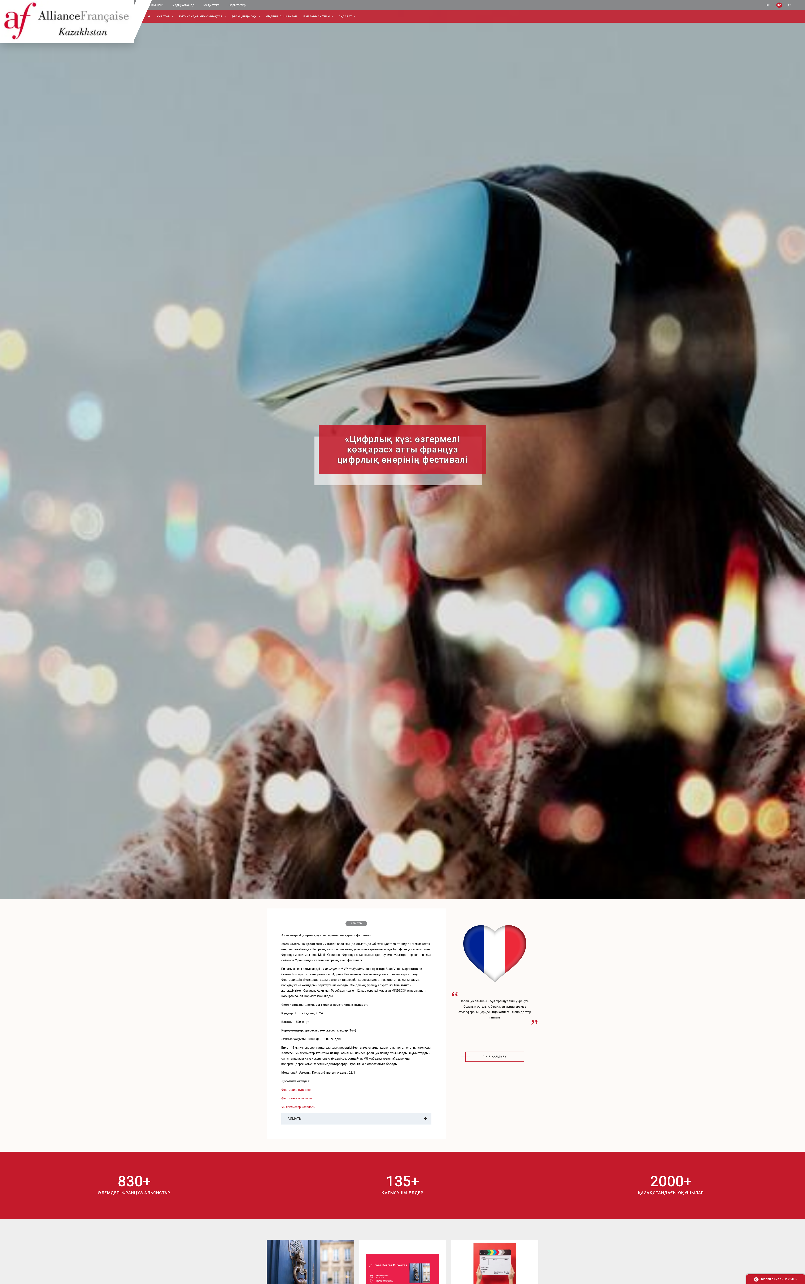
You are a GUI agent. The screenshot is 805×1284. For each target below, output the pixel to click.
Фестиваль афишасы (296, 1098)
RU (768, 5)
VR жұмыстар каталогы (298, 1107)
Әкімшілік (156, 5)
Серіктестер (237, 5)
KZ (779, 5)
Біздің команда (183, 5)
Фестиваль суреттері (296, 1090)
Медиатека (211, 5)
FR (789, 5)
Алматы (356, 923)
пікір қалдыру (495, 1056)
